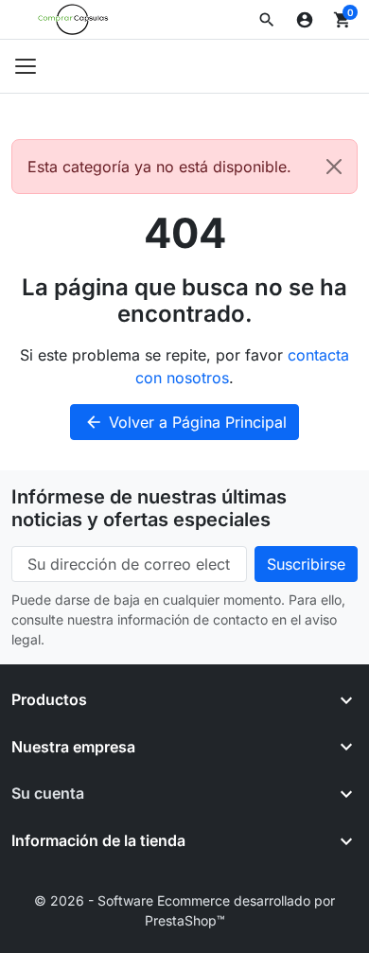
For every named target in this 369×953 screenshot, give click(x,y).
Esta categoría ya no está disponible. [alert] (159, 166)
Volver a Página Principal (185, 422)
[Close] (334, 166)
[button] (267, 20)
